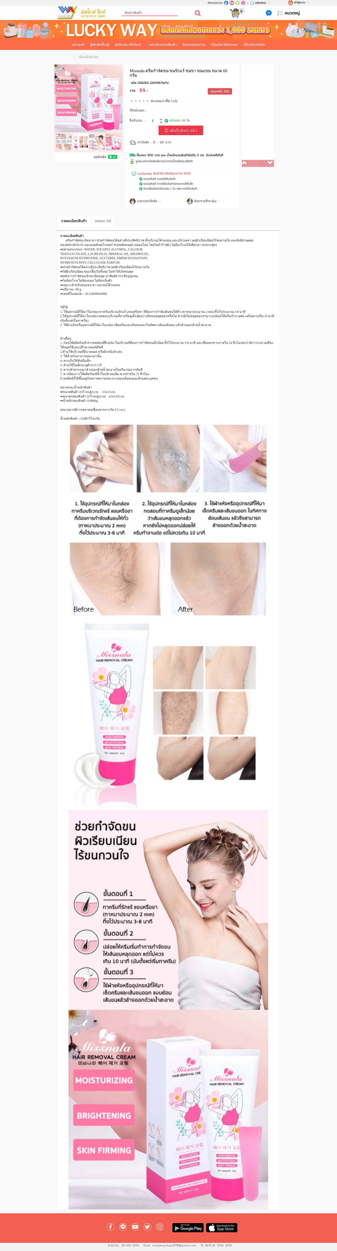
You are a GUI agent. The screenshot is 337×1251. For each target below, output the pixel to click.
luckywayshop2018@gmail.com (175, 1245)
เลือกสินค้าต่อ (87, 56)
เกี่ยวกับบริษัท (254, 44)
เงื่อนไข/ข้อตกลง (224, 44)
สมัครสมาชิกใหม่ (128, 44)
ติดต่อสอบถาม (193, 44)
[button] (250, 163)
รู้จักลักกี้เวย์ (99, 44)
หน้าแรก (78, 44)
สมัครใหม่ (260, 3)
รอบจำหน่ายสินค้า (163, 44)
